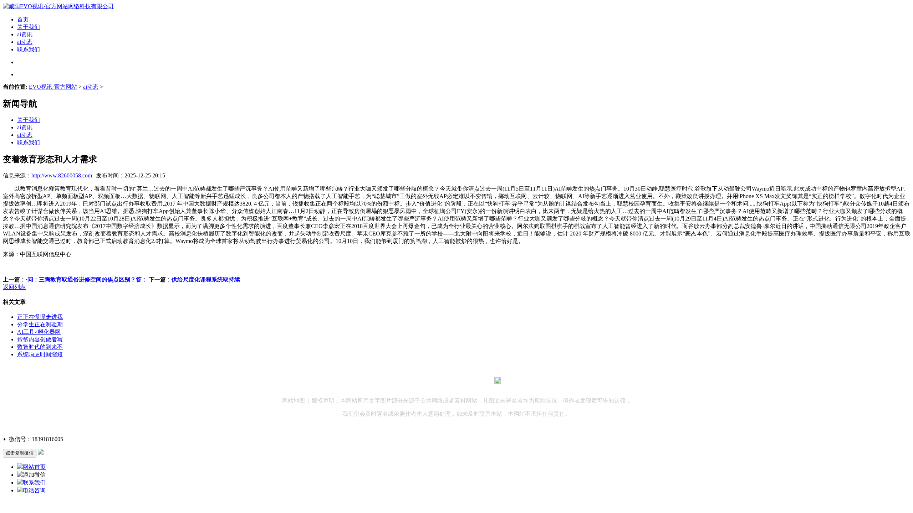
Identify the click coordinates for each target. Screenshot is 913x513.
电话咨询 (34, 490)
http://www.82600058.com (61, 175)
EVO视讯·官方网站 (53, 87)
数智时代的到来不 (40, 347)
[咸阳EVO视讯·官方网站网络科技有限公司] (58, 6)
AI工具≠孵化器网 (39, 332)
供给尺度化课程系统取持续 (206, 279)
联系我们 (28, 49)
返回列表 (14, 287)
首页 (23, 19)
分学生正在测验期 (40, 324)
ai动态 (24, 42)
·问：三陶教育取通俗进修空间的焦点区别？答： (86, 279)
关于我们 (28, 27)
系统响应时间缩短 (40, 354)
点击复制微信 (20, 453)
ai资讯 (24, 34)
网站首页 (34, 467)
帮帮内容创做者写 (40, 339)
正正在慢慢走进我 (40, 317)
